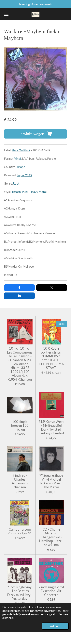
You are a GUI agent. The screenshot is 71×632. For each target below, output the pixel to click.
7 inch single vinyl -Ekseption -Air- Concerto (51, 591)
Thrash (16, 191)
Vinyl (17, 158)
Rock (16, 183)
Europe (20, 167)
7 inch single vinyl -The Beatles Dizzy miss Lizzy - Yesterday (19, 593)
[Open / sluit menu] (6, 14)
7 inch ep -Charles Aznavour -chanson (20, 481)
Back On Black (21, 150)
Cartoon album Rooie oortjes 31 (19, 531)
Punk (25, 191)
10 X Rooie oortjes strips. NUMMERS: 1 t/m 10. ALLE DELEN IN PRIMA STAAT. (51, 358)
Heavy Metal (38, 191)
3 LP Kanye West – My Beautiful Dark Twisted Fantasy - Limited (51, 427)
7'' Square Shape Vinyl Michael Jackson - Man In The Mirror (51, 481)
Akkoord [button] (55, 626)
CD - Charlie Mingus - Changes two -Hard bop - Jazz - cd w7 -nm (51, 537)
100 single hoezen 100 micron (19, 425)
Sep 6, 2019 (24, 175)
